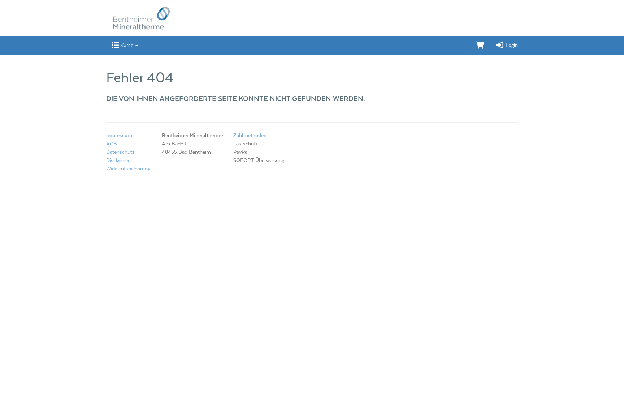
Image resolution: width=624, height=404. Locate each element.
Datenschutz (120, 152)
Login (511, 45)
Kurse (127, 45)
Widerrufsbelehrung (128, 169)
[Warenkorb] (480, 46)
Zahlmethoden (249, 136)
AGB (111, 144)
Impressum (119, 136)
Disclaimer (118, 160)
